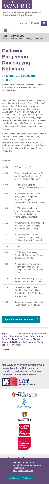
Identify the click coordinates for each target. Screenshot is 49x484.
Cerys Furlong (36, 336)
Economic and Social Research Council (24, 381)
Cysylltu (35, 23)
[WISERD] (17, 4)
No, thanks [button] (27, 478)
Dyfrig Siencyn (25, 339)
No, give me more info (23, 471)
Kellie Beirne (16, 342)
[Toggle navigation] (5, 30)
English (23, 23)
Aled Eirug (9, 336)
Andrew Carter (22, 336)
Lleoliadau (23, 333)
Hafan (5, 36)
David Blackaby (9, 339)
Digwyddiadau (17, 36)
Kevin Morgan (29, 342)
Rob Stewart (14, 345)
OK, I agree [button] (14, 478)
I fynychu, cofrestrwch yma (19, 319)
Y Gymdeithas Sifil (37, 333)
